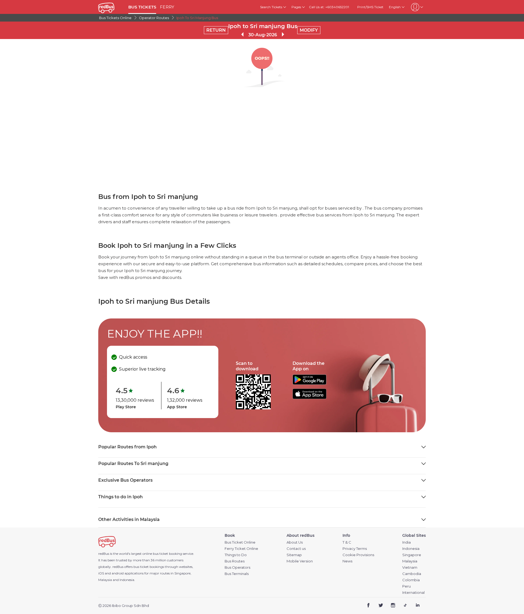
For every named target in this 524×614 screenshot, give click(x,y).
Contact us (296, 548)
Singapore (411, 555)
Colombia (411, 580)
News (347, 561)
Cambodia (411, 574)
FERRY (167, 7)
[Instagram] (393, 606)
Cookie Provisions (358, 555)
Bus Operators (237, 567)
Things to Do (236, 555)
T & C (347, 542)
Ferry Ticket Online (241, 548)
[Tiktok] (405, 606)
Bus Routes (235, 561)
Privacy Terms (355, 548)
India (406, 542)
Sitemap (294, 555)
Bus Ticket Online (240, 542)
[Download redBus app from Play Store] (309, 383)
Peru (406, 586)
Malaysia (409, 561)
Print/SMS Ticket (370, 7)
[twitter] (381, 606)
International (413, 592)
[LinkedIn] (417, 606)
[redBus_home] (111, 7)
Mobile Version (300, 561)
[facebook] (369, 606)
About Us (295, 542)
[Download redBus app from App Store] (309, 397)
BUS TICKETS (142, 7)
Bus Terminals (237, 574)
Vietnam (409, 567)
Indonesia (410, 548)
